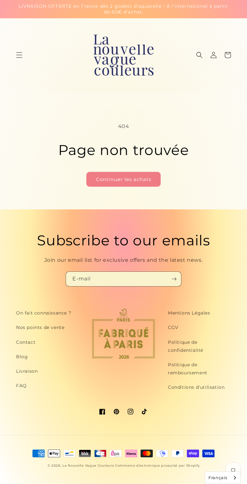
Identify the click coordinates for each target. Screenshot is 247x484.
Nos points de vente (40, 327)
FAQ (21, 385)
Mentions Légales (189, 313)
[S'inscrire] (174, 279)
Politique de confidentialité (185, 346)
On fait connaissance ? (43, 313)
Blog (22, 357)
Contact (25, 342)
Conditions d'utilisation (196, 387)
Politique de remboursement (187, 369)
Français (217, 477)
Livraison (27, 371)
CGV (173, 327)
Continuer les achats (123, 179)
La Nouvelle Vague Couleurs (88, 465)
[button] (19, 55)
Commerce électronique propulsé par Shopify (157, 465)
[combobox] (223, 477)
